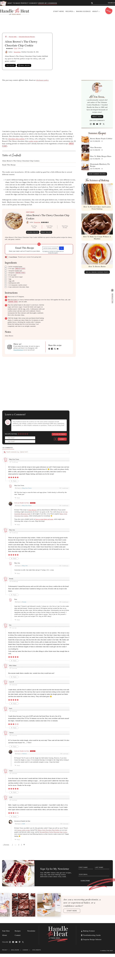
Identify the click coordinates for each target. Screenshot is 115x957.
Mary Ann (25, 565)
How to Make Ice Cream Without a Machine (97, 238)
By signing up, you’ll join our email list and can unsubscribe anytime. (53, 252)
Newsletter (31, 931)
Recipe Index (13, 36)
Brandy (24, 602)
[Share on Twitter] (55, 349)
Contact (18, 935)
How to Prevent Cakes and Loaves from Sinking (97, 208)
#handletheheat (18, 350)
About (4, 935)
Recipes (18, 931)
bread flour (20, 268)
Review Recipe (32, 232)
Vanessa (24, 753)
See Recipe (10, 65)
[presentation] (85, 140)
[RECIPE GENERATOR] (112, 290)
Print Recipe (46, 232)
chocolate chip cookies (16, 139)
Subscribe (85, 881)
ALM (23, 823)
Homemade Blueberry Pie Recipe (100, 165)
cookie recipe (33, 141)
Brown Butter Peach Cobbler (101, 139)
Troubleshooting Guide (92, 935)
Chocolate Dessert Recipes (27, 36)
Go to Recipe (95, 141)
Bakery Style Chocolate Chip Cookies (48, 830)
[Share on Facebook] (52, 349)
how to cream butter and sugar (44, 519)
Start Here (58, 11)
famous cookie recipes (23, 830)
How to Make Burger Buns (100, 156)
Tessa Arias (37, 222)
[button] (49, 349)
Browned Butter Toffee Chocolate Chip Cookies (53, 832)
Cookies (25, 950)
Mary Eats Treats (27, 488)
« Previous (6, 844)
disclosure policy (42, 80)
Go (61, 248)
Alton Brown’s (32, 510)
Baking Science (83, 11)
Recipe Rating (11, 434)
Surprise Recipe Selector (92, 939)
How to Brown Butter (97, 266)
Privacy (5, 950)
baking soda (20, 272)
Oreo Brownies (96, 147)
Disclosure (15, 950)
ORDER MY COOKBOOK (47, 3)
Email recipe (25, 65)
